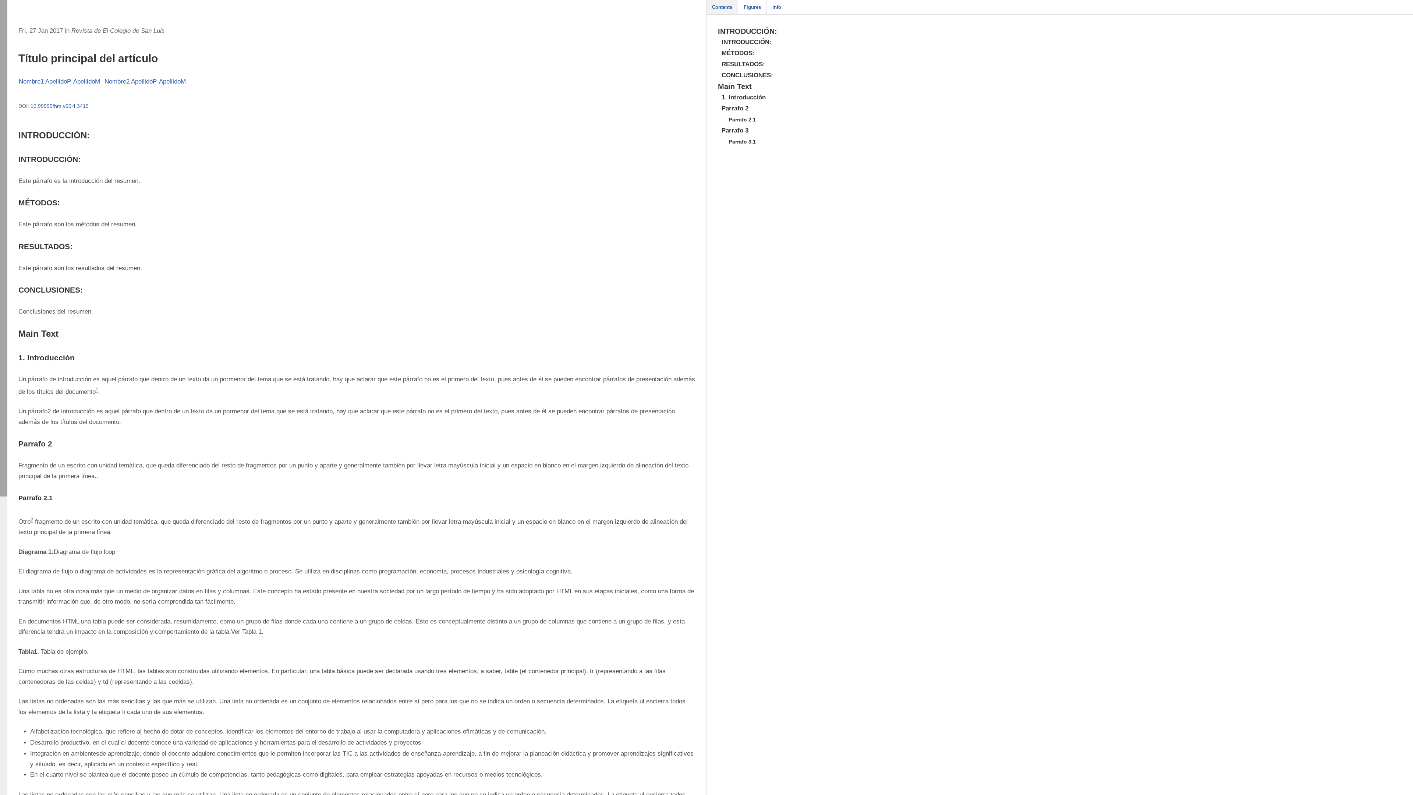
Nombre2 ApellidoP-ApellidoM (145, 81)
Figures (752, 7)
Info (776, 7)
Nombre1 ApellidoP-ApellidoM (59, 81)
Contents (722, 7)
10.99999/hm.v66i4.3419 (60, 106)
